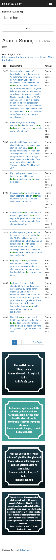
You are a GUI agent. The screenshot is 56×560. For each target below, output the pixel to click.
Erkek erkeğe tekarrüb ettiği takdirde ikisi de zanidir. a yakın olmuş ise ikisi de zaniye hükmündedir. (26, 126)
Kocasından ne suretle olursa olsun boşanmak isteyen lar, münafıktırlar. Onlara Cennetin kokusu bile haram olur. (25, 197)
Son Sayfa (37, 342)
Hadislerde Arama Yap (13, 11)
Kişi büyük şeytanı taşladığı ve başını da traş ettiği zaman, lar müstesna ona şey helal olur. (24, 177)
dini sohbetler (26, 550)
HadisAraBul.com (12, 3)
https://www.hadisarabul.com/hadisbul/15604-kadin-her (28, 58)
